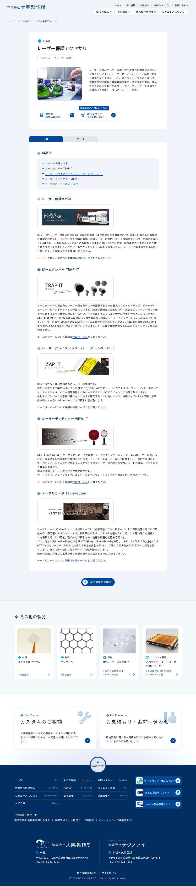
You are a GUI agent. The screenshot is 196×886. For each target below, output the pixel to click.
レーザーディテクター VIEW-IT (62, 179)
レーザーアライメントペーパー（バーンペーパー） (74, 173)
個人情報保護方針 (87, 873)
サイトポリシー (110, 873)
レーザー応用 (63, 58)
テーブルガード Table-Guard (61, 184)
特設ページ (83, 258)
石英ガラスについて (173, 11)
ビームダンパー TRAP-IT (59, 168)
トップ (117, 5)
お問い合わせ (181, 5)
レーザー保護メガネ (56, 163)
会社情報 (130, 5)
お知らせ (144, 5)
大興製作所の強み (146, 11)
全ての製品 (23, 21)
